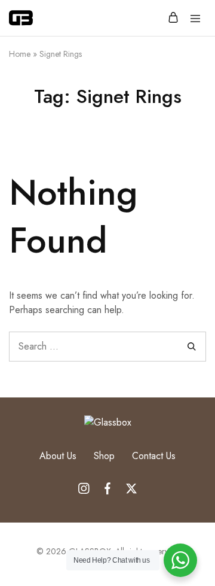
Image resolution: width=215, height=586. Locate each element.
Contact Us (154, 456)
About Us (57, 456)
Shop (104, 456)
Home (19, 54)
